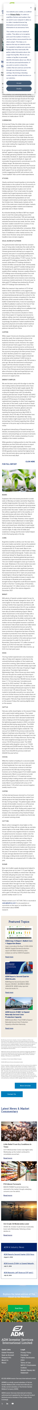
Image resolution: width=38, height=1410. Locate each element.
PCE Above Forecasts (12, 1184)
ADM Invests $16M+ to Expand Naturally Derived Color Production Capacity (17, 1014)
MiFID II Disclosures (28, 1365)
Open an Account (8, 1355)
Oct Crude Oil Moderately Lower (16, 1224)
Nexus (4, 1363)
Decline (19, 89)
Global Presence (8, 1353)
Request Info (6, 1358)
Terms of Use (26, 1363)
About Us (5, 1360)
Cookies (24, 1368)
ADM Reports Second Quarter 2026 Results (20, 1254)
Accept (19, 83)
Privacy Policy (26, 1353)
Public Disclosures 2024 (28, 1359)
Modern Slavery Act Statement (28, 1371)
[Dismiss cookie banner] (31, 7)
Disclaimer (24, 1355)
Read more (9, 957)
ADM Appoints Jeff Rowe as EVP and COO (19, 1273)
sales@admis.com (9, 903)
